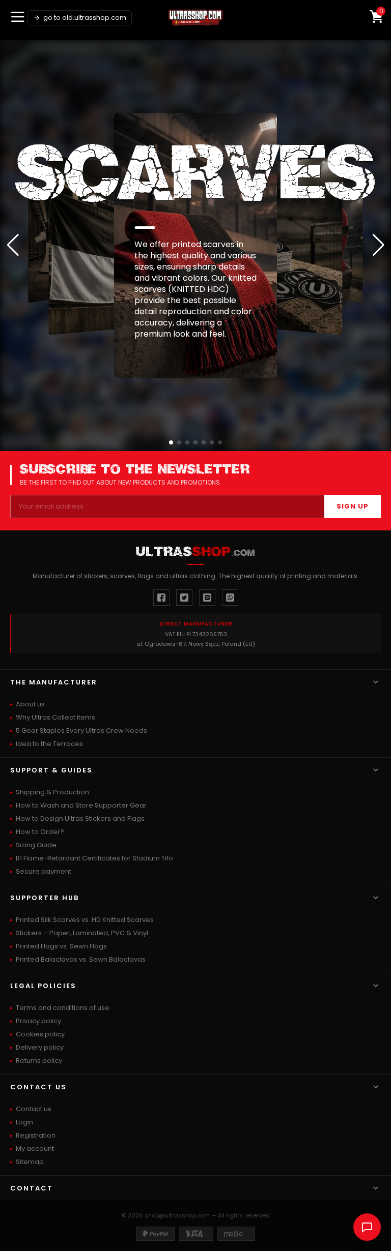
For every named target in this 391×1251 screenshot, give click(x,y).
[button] (171, 442)
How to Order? (40, 832)
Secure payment (43, 871)
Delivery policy (40, 1047)
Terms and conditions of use (62, 1007)
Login (24, 1122)
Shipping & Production (52, 792)
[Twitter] (184, 597)
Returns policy (39, 1060)
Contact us (33, 1109)
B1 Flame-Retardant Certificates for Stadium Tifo (94, 858)
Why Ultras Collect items (55, 717)
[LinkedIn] (230, 597)
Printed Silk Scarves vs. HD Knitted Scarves (85, 920)
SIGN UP (353, 506)
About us (30, 704)
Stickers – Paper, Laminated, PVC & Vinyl (82, 933)
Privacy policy (38, 1021)
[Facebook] (161, 597)
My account (35, 1148)
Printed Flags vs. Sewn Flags (61, 946)
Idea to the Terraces (49, 744)
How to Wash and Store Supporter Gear (81, 805)
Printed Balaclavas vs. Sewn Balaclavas (81, 959)
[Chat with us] (367, 1227)
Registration (35, 1135)
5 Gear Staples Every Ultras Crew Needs (81, 730)
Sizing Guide (36, 845)
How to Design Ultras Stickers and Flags (80, 818)
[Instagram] (207, 597)
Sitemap (30, 1162)
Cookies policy (40, 1034)
